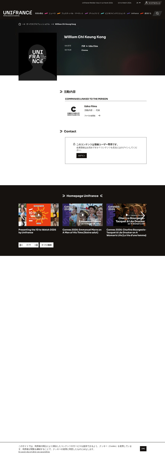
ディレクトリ (94, 13)
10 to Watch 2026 (124, 3)
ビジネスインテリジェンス (115, 13)
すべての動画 (47, 245)
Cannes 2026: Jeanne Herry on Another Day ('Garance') (124, 231)
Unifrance (135, 13)
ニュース (52, 13)
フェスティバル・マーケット (72, 13)
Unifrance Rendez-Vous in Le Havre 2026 (97, 3)
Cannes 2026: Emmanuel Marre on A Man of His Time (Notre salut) (38, 231)
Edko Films (93, 46)
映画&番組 (39, 13)
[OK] (143, 449)
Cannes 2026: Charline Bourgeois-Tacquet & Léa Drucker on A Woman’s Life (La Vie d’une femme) (82, 232)
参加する (148, 13)
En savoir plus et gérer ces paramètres (34, 452)
